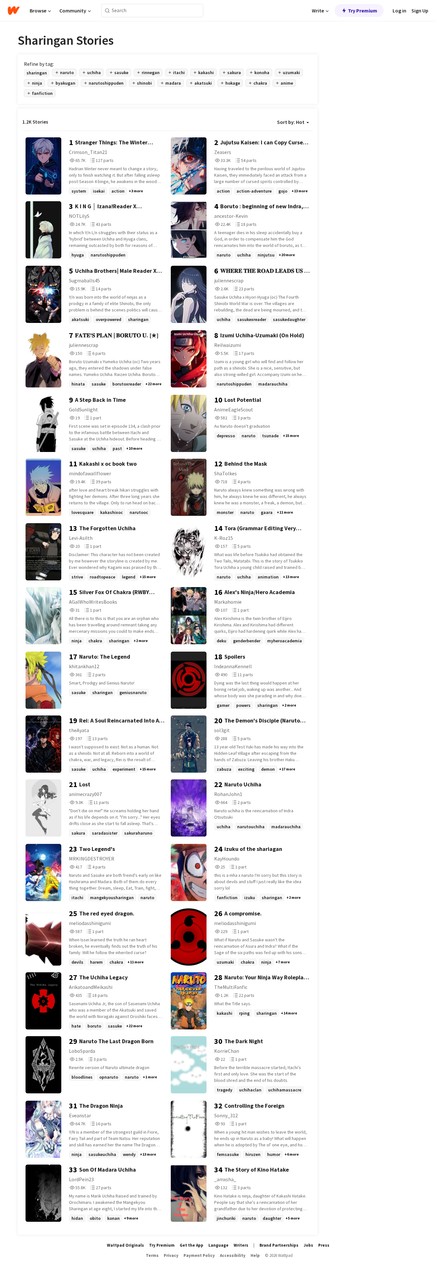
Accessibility (232, 1255)
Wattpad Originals (125, 1245)
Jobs (308, 1245)
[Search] (107, 11)
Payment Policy (199, 1255)
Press (323, 1245)
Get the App (191, 1245)
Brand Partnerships (278, 1245)
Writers (241, 1245)
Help (255, 1255)
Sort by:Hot (290, 122)
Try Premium (362, 10)
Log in (399, 10)
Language (218, 1245)
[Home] (13, 10)
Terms (152, 1255)
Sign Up (419, 10)
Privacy (171, 1255)
